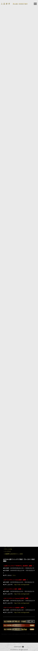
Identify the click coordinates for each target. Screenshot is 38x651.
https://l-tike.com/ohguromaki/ (21, 584)
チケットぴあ (8, 549)
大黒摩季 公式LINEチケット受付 (13, 554)
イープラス (7, 551)
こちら (14, 575)
